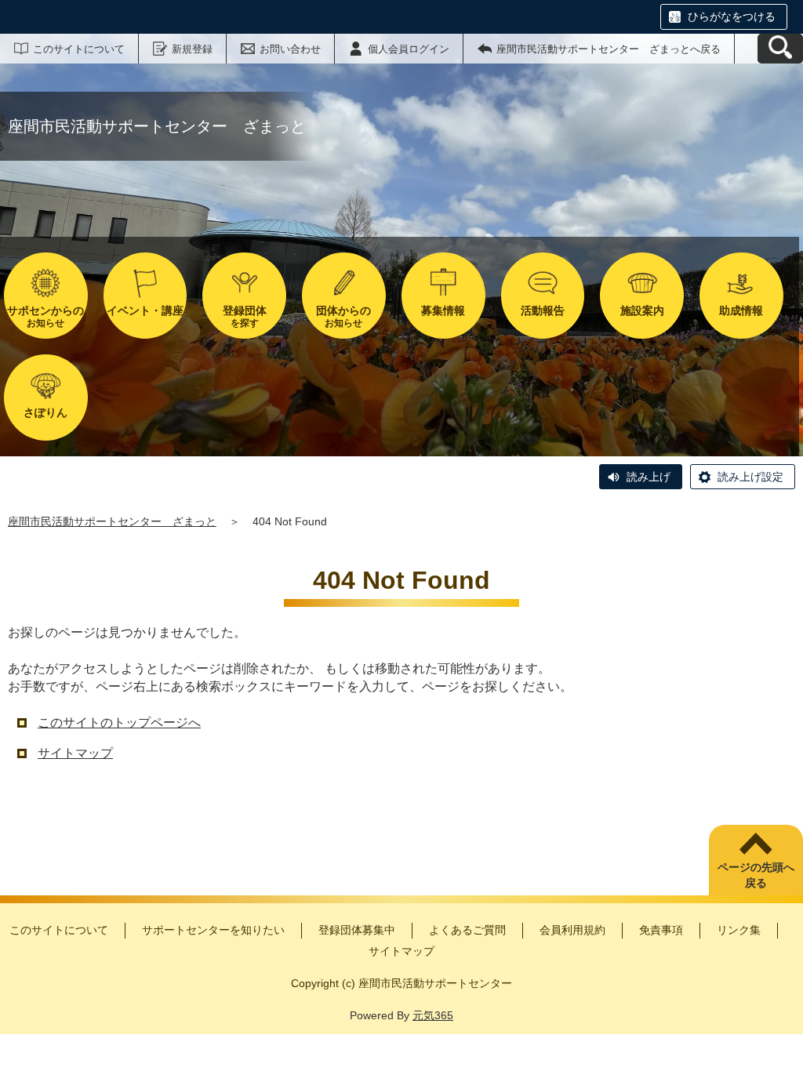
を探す (245, 316)
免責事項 (661, 930)
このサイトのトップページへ (119, 722)
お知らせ (45, 316)
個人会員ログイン (408, 49)
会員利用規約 (572, 930)
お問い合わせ (290, 49)
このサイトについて (79, 49)
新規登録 (192, 49)
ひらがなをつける (732, 16)
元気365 (432, 1015)
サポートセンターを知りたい (213, 930)
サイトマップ (75, 753)
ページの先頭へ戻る (756, 875)
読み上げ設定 (750, 476)
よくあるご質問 (467, 930)
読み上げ (648, 476)
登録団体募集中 (356, 930)
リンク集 (739, 930)
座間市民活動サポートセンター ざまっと (112, 521)
